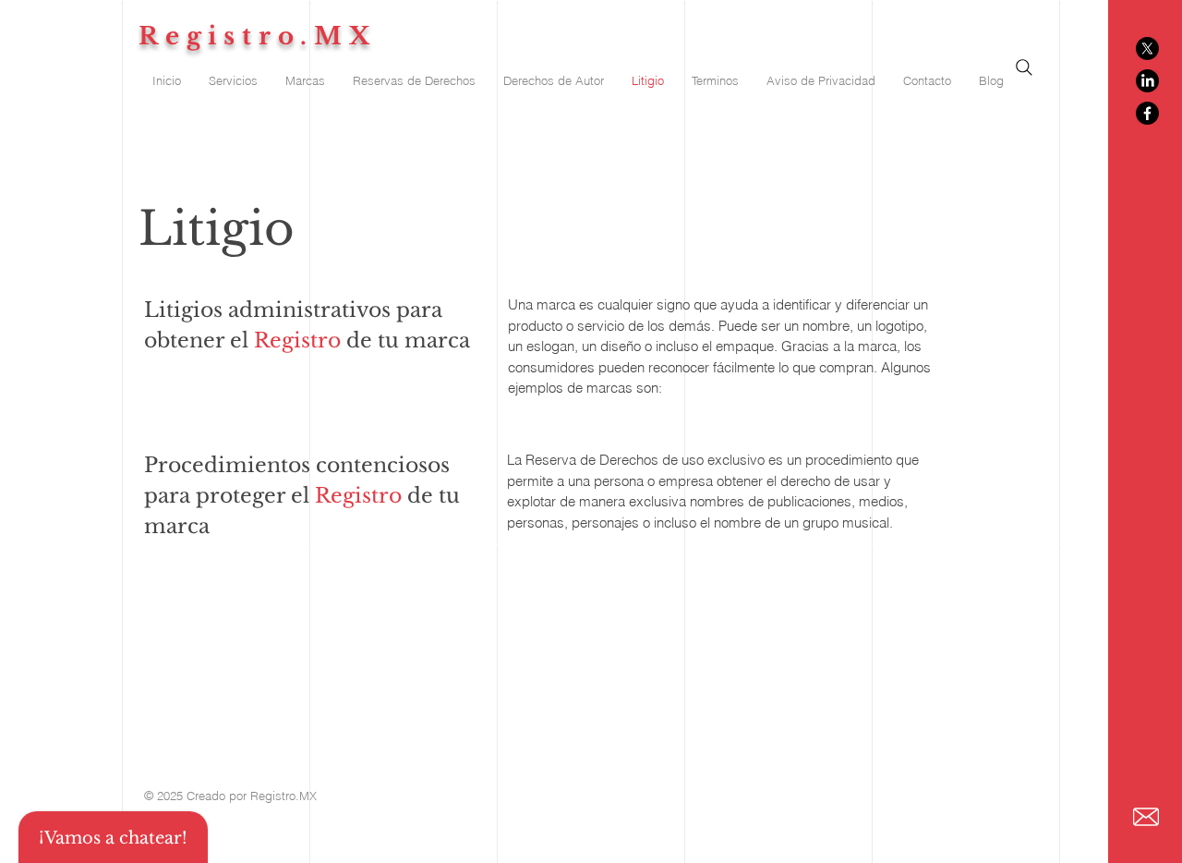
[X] (1147, 48)
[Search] (1024, 67)
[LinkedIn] (1147, 80)
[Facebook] (1147, 113)
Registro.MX (258, 36)
